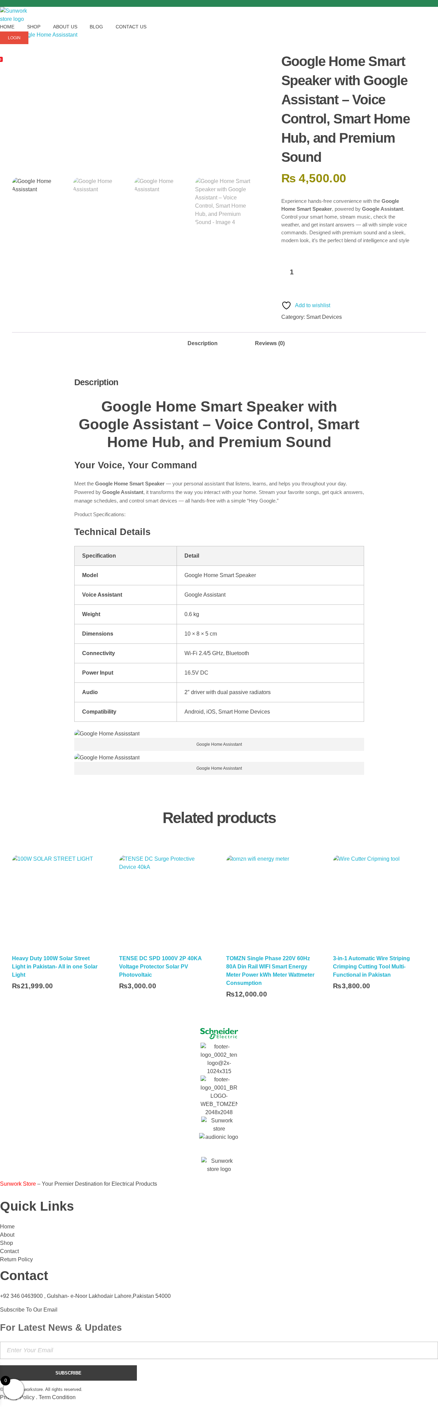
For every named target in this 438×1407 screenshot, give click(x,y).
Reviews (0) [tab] (270, 343)
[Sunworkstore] (17, 15)
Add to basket (346, 273)
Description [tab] (203, 343)
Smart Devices (324, 317)
